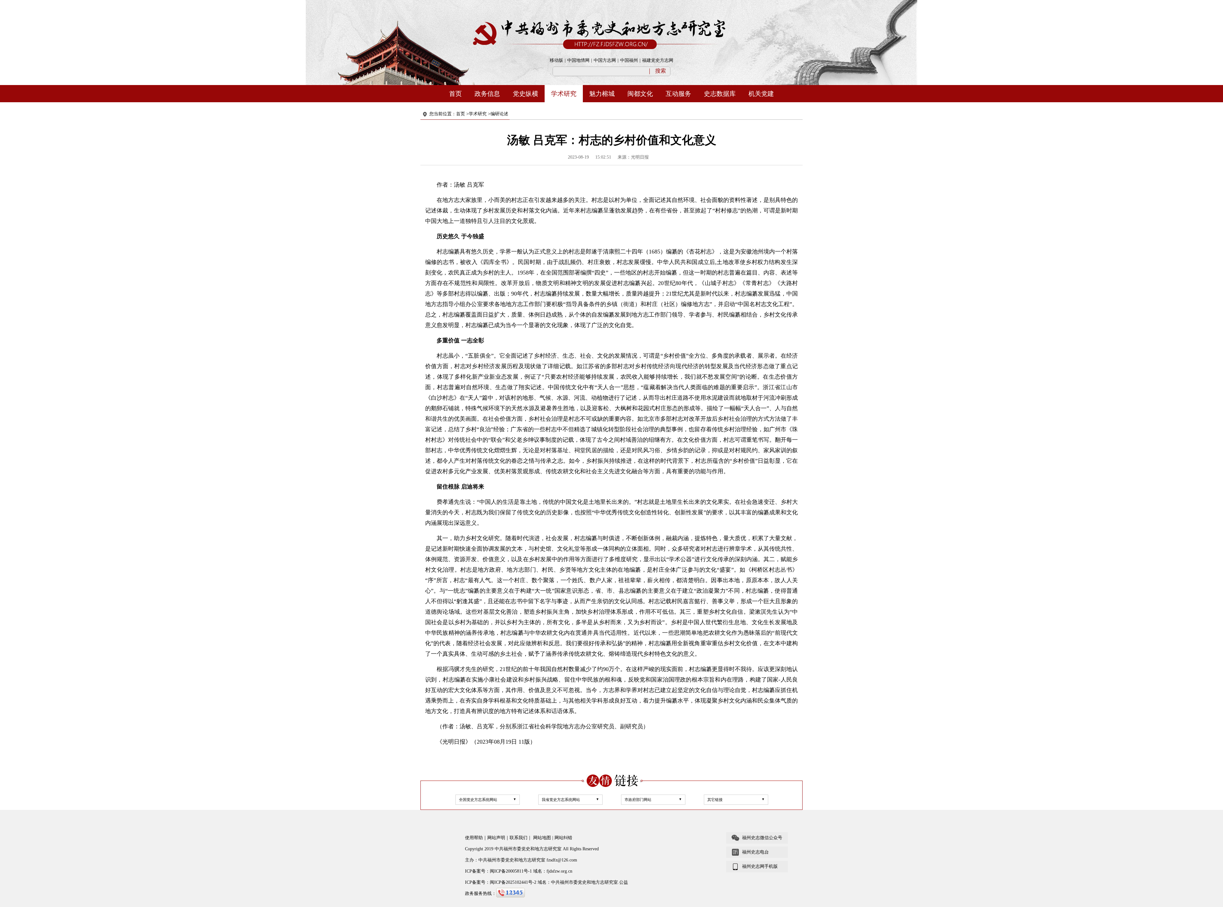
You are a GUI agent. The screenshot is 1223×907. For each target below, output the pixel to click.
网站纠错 (563, 837)
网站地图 (542, 837)
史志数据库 (720, 93)
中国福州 (629, 60)
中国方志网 (605, 60)
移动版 (556, 60)
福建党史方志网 (657, 60)
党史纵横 (525, 93)
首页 (455, 93)
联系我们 (518, 837)
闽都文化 (640, 93)
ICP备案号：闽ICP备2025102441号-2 (500, 882)
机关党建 (761, 93)
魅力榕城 (602, 93)
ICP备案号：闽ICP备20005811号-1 (498, 871)
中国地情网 (578, 60)
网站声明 (496, 837)
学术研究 (563, 93)
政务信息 (487, 93)
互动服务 (678, 93)
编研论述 (499, 113)
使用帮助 (474, 837)
